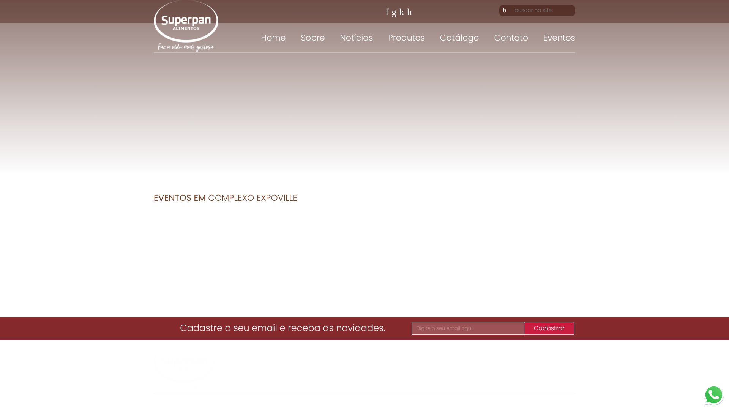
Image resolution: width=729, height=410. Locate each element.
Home (273, 38)
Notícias (356, 38)
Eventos (559, 38)
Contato (511, 38)
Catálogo (459, 38)
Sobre (313, 38)
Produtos (406, 38)
